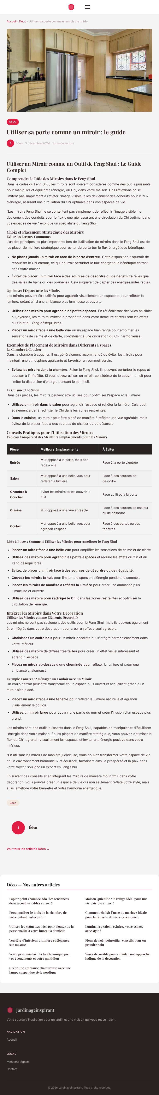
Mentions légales (18, 1061)
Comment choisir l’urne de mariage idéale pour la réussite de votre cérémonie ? (116, 914)
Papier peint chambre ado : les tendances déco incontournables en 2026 (39, 901)
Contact (12, 1069)
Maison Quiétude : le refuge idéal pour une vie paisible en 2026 (116, 901)
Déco (22, 21)
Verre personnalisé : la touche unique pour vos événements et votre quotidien (40, 956)
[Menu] (87, 7)
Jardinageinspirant (35, 1010)
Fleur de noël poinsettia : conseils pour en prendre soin (115, 942)
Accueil (11, 21)
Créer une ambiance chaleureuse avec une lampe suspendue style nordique (40, 970)
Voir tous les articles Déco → (28, 849)
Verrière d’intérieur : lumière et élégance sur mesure (39, 942)
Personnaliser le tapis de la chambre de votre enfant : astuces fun (38, 914)
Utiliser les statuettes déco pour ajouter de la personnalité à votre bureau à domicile (41, 928)
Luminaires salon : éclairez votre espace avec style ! (114, 928)
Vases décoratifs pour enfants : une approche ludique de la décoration (117, 956)
